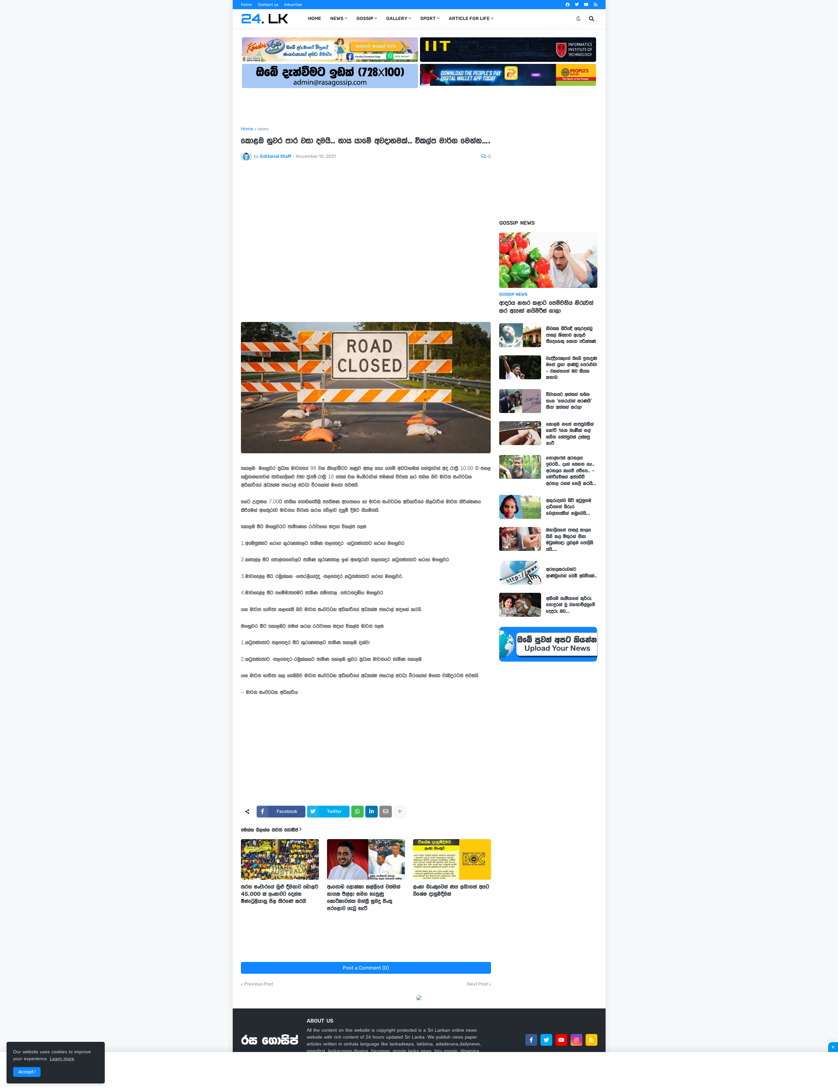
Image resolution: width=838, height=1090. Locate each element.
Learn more (62, 1058)
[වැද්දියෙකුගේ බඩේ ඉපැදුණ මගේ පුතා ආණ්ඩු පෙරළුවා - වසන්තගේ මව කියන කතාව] (520, 367)
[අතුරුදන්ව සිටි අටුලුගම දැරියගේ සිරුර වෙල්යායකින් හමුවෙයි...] (520, 507)
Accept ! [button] (26, 1072)
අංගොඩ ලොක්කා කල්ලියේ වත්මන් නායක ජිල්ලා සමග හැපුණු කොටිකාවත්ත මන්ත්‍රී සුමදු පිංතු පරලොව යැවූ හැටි (363, 897)
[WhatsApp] (357, 811)
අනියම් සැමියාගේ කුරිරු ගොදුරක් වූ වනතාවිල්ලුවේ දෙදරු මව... (570, 605)
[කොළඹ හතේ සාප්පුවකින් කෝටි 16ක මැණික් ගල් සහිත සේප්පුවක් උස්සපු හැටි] (520, 433)
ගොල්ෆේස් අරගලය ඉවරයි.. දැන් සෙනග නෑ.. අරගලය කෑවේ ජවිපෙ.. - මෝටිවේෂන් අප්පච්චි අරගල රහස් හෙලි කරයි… (571, 470)
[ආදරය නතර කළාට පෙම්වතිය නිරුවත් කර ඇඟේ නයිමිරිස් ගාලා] (548, 260)
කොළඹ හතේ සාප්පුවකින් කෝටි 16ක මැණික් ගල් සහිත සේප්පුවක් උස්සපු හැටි (570, 434)
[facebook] (568, 4)
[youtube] (586, 4)
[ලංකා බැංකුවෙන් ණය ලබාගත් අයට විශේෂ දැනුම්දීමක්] (452, 859)
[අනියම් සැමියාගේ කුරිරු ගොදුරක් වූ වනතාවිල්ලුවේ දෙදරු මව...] (520, 605)
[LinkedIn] (371, 811)
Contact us (268, 4)
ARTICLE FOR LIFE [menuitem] (469, 18)
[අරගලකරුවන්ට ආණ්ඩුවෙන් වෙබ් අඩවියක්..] (520, 573)
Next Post (477, 984)
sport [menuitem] (428, 18)
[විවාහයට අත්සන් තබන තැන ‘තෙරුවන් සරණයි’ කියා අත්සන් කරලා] (520, 401)
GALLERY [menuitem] (396, 18)
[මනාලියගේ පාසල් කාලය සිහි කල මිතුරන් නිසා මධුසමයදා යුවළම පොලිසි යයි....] (520, 539)
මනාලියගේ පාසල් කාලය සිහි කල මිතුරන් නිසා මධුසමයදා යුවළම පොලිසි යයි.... (569, 539)
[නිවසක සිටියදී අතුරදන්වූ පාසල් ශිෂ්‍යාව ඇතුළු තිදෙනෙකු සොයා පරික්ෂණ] (520, 335)
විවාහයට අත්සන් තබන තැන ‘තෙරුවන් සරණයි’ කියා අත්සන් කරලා (569, 401)
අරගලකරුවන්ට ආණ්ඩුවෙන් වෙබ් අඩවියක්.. (571, 572)
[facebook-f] (531, 1040)
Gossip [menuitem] (364, 18)
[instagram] (576, 1040)
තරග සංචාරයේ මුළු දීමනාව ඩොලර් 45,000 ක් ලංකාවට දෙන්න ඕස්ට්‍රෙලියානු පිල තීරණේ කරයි (279, 894)
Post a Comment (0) (366, 968)
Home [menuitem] (314, 18)
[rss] (595, 4)
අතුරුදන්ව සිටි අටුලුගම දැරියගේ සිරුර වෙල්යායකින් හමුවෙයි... (568, 507)
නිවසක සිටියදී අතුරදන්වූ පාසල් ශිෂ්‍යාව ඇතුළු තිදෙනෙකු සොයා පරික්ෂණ (571, 335)
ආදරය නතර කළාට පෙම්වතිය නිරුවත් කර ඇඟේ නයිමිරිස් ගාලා (546, 306)
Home (246, 4)
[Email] (385, 811)
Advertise (293, 4)
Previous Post (258, 984)
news (262, 129)
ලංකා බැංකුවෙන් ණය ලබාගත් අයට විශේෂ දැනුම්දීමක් (451, 890)
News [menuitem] (336, 18)
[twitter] (577, 4)
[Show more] (399, 811)
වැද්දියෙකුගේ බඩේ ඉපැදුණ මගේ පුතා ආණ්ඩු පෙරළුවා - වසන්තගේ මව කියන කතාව (571, 368)
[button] (578, 19)
